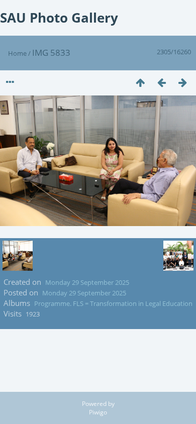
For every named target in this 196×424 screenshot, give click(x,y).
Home (17, 53)
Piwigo (98, 412)
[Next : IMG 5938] (182, 82)
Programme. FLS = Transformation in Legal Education (113, 303)
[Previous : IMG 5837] (161, 82)
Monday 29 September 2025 (87, 282)
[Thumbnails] (140, 82)
